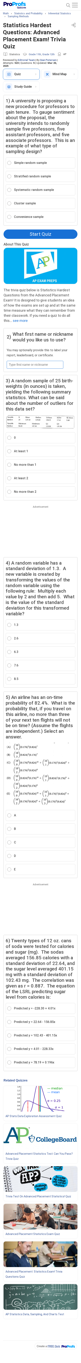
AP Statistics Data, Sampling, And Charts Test (35, 1314)
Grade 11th (35, 54)
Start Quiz (40, 234)
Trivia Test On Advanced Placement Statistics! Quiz (38, 1196)
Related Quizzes (16, 1080)
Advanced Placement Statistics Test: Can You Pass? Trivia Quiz (39, 1156)
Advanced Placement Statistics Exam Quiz (33, 1234)
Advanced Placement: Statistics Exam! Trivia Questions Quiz (34, 1274)
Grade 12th (48, 54)
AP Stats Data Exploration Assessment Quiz (34, 1116)
